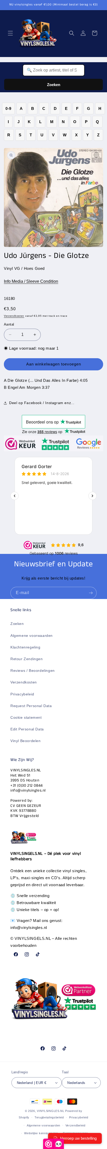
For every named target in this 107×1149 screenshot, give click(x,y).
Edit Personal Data (27, 729)
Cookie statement (26, 717)
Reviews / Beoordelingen (32, 670)
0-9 (8, 108)
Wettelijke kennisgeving (41, 1133)
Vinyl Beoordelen (25, 741)
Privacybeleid (22, 694)
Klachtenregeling (25, 647)
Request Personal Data (31, 706)
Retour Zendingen (26, 659)
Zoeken (53, 84)
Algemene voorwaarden (31, 635)
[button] (10, 33)
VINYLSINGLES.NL (50, 1110)
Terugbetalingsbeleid (49, 1117)
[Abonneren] (90, 593)
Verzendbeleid (75, 1125)
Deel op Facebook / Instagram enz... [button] (42, 403)
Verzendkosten (14, 315)
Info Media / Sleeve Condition (31, 281)
